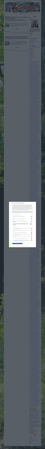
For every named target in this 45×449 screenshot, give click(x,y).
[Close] (34, 203)
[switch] (31, 216)
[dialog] (22, 224)
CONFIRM (17, 243)
